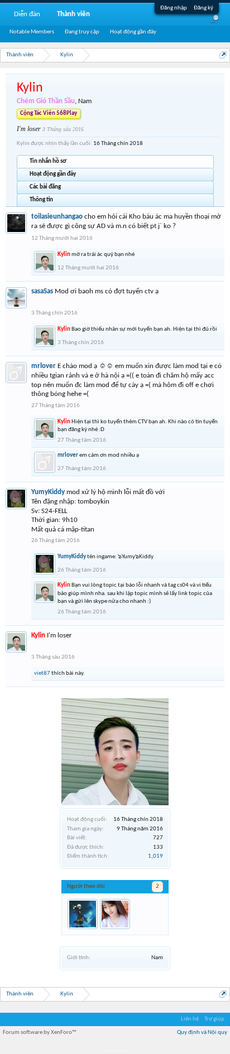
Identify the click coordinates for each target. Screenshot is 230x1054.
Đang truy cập (82, 32)
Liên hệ (190, 1019)
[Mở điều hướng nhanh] (223, 55)
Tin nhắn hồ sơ (48, 161)
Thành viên (73, 14)
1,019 (155, 856)
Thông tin (41, 200)
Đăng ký (203, 8)
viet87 (42, 673)
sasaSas (42, 291)
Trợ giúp (214, 1019)
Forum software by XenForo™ (39, 1032)
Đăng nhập (173, 8)
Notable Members (31, 32)
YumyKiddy (48, 492)
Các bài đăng (45, 187)
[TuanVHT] (83, 914)
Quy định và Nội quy (202, 1032)
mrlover (43, 366)
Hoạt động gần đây (53, 174)
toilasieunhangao (57, 216)
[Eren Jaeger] (115, 914)
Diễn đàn (27, 14)
